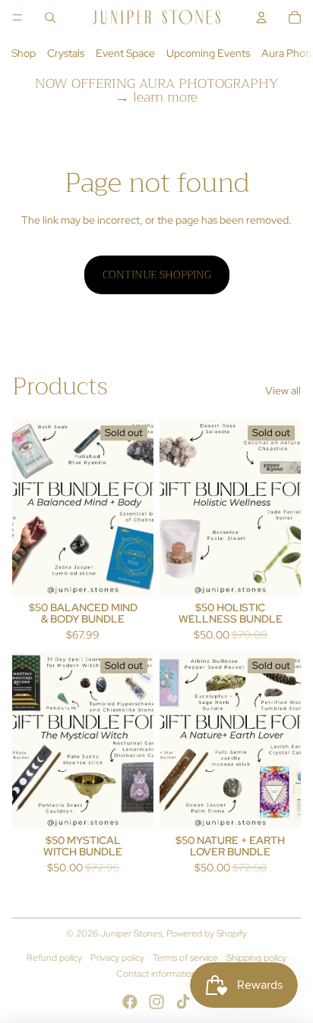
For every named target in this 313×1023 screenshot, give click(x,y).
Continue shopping (157, 274)
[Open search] (50, 17)
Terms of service (185, 958)
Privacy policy (117, 958)
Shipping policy (256, 958)
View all (283, 390)
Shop (23, 53)
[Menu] (17, 17)
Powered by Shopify (206, 933)
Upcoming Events (208, 53)
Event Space (125, 53)
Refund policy (54, 958)
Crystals (65, 53)
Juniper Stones (131, 933)
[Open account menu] (261, 17)
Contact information (156, 974)
